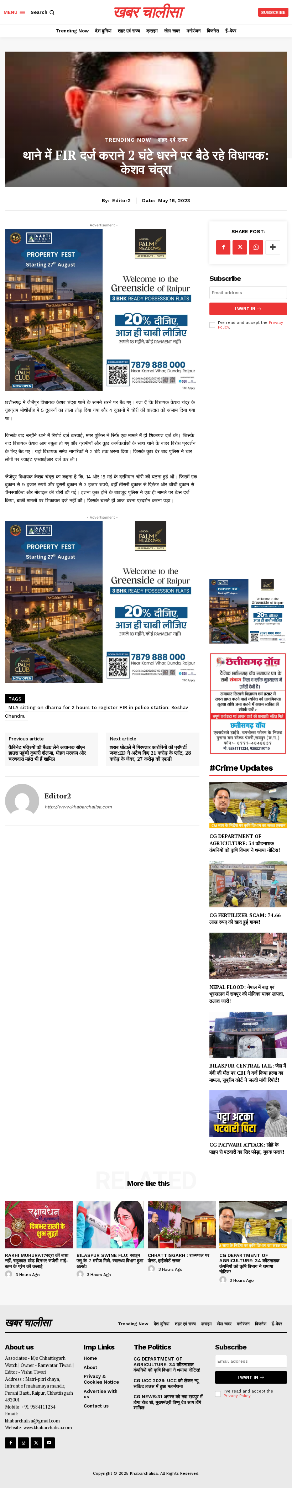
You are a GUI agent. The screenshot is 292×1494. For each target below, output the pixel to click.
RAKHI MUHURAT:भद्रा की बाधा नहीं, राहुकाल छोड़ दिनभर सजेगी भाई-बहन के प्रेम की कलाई (36, 1261)
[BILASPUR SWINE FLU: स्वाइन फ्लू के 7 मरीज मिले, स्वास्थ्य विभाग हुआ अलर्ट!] (111, 1224)
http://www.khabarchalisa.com (78, 806)
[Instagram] (23, 1442)
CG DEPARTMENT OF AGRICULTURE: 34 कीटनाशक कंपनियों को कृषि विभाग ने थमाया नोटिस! (245, 843)
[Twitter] (240, 247)
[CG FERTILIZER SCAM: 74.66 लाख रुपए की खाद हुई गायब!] (248, 884)
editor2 (121, 200)
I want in (245, 308)
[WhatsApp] (256, 247)
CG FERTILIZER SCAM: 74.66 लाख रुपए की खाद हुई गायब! (245, 919)
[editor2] (22, 801)
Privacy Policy (237, 1396)
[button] (43, 12)
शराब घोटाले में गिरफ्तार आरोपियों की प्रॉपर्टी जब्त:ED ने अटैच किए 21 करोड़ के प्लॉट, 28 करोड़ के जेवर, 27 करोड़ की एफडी (150, 753)
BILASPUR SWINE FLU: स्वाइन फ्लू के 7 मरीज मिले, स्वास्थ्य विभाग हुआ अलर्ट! (110, 1261)
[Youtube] (49, 1442)
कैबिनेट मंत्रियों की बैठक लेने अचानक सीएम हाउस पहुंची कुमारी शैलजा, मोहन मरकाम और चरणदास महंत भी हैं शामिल (47, 753)
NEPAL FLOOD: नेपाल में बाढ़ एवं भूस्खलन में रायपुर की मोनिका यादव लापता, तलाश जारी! (246, 994)
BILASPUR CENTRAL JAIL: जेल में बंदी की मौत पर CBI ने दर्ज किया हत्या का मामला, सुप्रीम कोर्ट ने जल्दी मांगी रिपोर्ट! (247, 1072)
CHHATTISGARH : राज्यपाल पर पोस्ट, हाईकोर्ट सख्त (178, 1258)
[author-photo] (9, 1274)
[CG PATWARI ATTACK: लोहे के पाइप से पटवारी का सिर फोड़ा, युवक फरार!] (248, 1113)
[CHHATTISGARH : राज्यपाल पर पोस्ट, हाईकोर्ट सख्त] (182, 1224)
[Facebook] (223, 247)
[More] (272, 247)
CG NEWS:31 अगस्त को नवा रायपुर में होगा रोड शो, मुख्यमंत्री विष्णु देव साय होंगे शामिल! (168, 1402)
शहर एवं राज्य (173, 140)
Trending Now (127, 140)
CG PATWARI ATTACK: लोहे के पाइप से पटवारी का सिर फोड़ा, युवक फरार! (247, 1148)
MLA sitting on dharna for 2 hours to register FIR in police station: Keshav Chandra (96, 712)
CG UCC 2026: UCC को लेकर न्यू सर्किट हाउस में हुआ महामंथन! (166, 1383)
